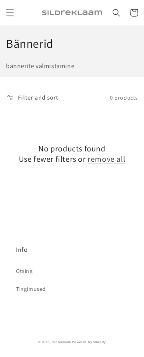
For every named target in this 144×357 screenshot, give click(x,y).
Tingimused (31, 288)
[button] (10, 13)
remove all (106, 159)
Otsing (24, 271)
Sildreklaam (61, 341)
